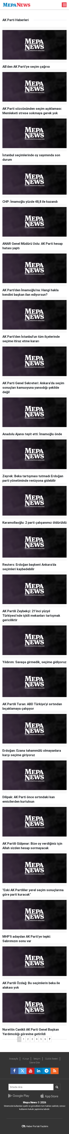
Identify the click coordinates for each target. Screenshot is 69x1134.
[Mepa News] (16, 4)
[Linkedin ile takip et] (38, 1071)
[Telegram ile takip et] (47, 1071)
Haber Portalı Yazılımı (37, 1126)
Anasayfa (13, 1058)
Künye (26, 1058)
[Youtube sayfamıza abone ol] (30, 1071)
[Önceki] (19, 1039)
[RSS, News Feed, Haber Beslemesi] (55, 1071)
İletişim (37, 1058)
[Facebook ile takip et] (14, 1071)
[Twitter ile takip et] (22, 1071)
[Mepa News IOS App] (50, 1095)
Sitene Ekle (34, 1062)
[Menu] (65, 5)
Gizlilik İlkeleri (51, 1058)
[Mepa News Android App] (18, 1095)
